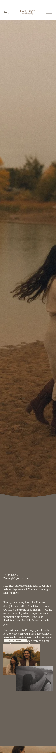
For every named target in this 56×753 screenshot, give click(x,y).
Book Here (15, 640)
